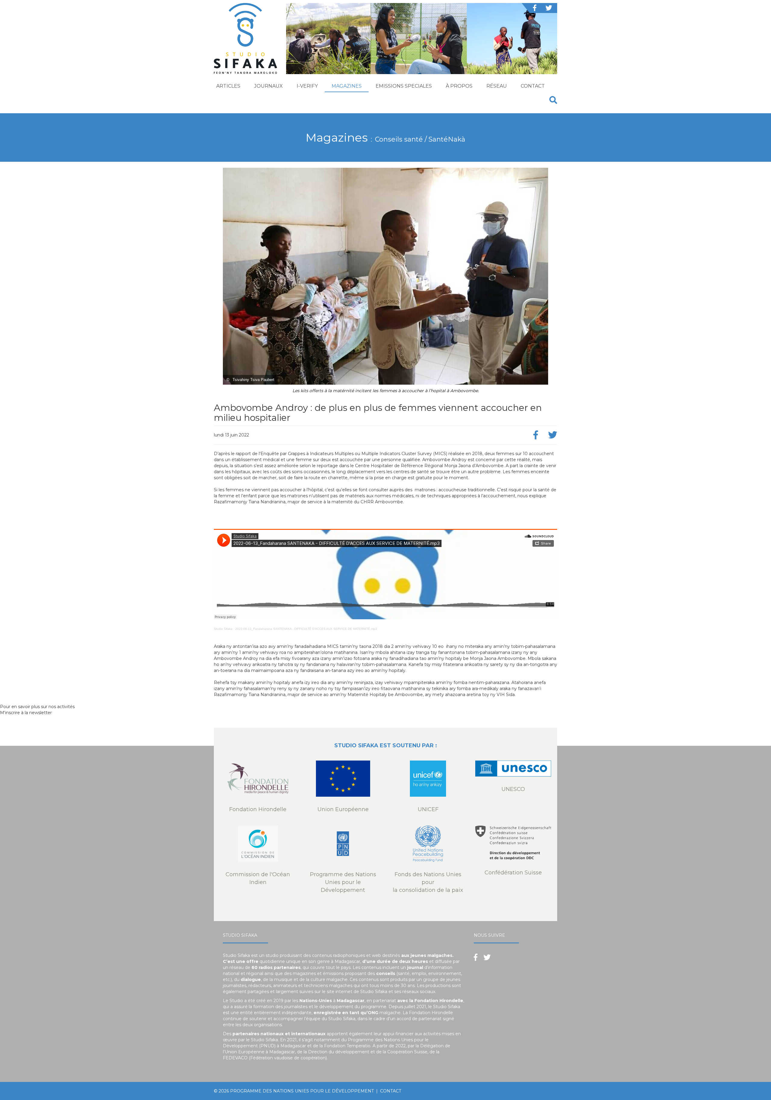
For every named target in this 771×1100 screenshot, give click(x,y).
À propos (459, 86)
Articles (228, 86)
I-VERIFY (307, 86)
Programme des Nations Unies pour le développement (302, 1091)
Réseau (496, 86)
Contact (533, 86)
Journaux (268, 86)
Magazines (347, 86)
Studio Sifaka (223, 628)
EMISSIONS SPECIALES (404, 86)
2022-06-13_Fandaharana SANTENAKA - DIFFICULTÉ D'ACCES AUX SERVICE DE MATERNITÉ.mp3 (306, 628)
